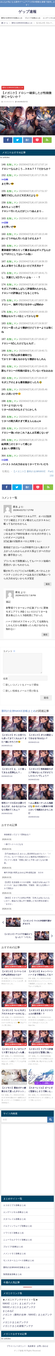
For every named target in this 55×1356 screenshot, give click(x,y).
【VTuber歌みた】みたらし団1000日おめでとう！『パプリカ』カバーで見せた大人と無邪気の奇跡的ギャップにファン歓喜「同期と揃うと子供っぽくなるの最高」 (27, 858)
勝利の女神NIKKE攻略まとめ (11, 18)
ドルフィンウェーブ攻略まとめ (17, 1226)
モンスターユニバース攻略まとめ (18, 1260)
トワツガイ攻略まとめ (13, 1233)
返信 (48, 584)
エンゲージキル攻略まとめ (15, 1212)
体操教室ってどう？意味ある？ (17, 834)
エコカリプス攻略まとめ (14, 1205)
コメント (9, 651)
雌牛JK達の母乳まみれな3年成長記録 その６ (24, 873)
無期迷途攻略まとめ (12, 1274)
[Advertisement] (27, 55)
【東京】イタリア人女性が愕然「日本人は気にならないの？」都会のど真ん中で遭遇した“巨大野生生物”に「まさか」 (27, 901)
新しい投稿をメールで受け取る (22, 691)
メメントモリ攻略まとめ (14, 1253)
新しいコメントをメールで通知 (22, 685)
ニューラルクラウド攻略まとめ (17, 1240)
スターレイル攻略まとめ (14, 1219)
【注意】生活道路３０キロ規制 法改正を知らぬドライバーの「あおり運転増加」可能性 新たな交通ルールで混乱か (27, 885)
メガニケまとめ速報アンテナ (18, 1326)
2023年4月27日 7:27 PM (23, 510)
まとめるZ (8, 1311)
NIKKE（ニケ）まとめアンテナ (19, 1303)
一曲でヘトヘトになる (13, 844)
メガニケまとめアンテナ (15, 1322)
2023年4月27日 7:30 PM (25, 595)
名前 (5, 678)
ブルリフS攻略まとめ (32, 18)
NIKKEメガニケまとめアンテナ (19, 1307)
